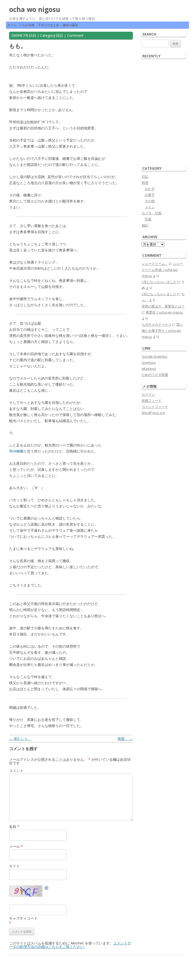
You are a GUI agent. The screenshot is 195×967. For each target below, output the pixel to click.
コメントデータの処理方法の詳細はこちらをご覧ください (70, 945)
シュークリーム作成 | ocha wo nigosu (162, 269)
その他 (150, 201)
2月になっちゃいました (159, 282)
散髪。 (125, 738)
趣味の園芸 (70, 25)
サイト (14, 866)
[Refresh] (47, 888)
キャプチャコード (23, 918)
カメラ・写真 (151, 213)
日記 (59, 35)
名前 (14, 826)
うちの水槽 (26, 25)
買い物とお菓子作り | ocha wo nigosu (162, 330)
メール (16, 846)
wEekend (149, 368)
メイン (150, 207)
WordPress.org (153, 412)
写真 (148, 219)
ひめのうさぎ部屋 (155, 374)
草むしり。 (20, 738)
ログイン (148, 394)
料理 (145, 182)
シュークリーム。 (155, 263)
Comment (75, 35)
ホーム (12, 25)
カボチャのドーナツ (156, 324)
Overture (149, 362)
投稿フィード (151, 400)
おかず (150, 188)
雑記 (145, 225)
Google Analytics (154, 356)
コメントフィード (155, 406)
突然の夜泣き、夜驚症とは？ (163, 306)
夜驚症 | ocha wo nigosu (164, 312)
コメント (16, 770)
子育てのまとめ (48, 25)
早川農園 (16, 451)
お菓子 (150, 195)
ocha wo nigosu (34, 9)
